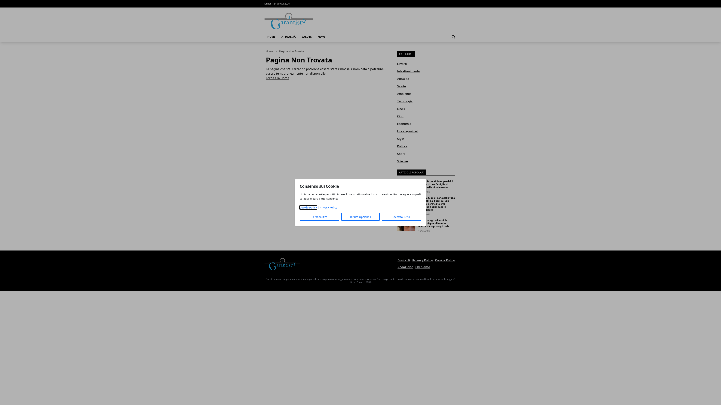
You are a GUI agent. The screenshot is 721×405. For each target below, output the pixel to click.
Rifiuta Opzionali (360, 217)
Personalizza (319, 217)
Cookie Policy (308, 207)
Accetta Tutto (402, 217)
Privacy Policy (328, 207)
